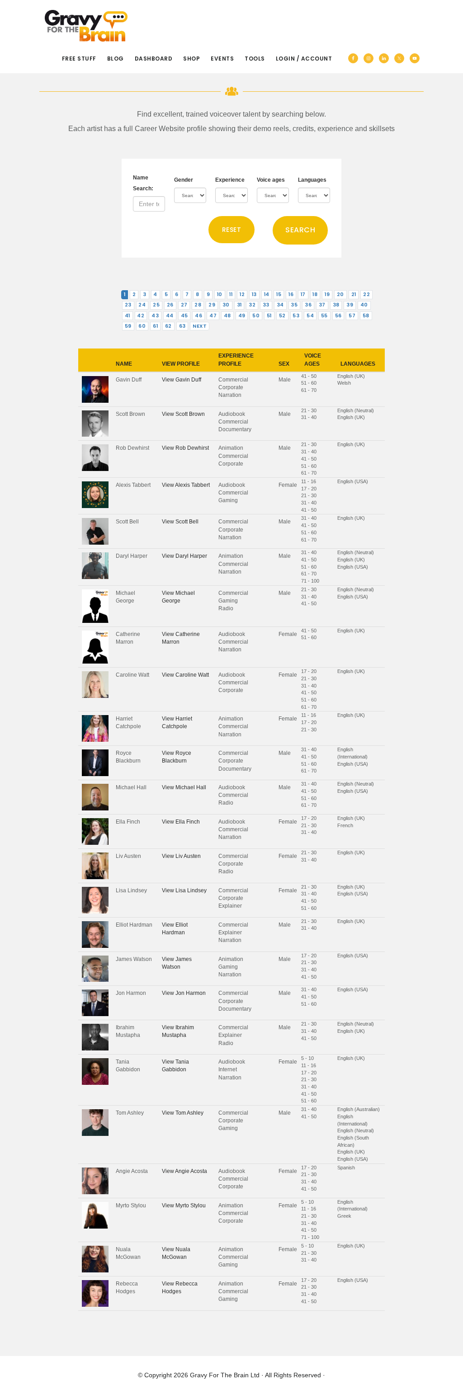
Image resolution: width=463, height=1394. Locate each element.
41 (127, 315)
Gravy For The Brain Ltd (225, 1375)
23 (128, 304)
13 (254, 294)
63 (182, 326)
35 (294, 304)
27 (184, 304)
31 (239, 304)
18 (314, 294)
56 (338, 315)
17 (303, 294)
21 (353, 294)
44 (170, 315)
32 (252, 304)
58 (366, 315)
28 (197, 304)
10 (219, 294)
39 (349, 304)
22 (366, 294)
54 (310, 315)
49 (242, 315)
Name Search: (143, 183)
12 (242, 294)
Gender (183, 180)
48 (227, 315)
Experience (230, 180)
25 (156, 304)
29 (211, 304)
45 (184, 315)
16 (290, 294)
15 (278, 294)
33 (266, 304)
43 (155, 315)
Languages (312, 180)
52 (282, 315)
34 (280, 304)
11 (230, 294)
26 (170, 304)
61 (155, 326)
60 (142, 326)
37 (322, 304)
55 (324, 315)
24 (142, 304)
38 (336, 304)
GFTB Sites (86, 26)
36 (308, 304)
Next (200, 326)
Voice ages (271, 180)
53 (296, 315)
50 (256, 315)
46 (198, 315)
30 (226, 304)
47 (213, 315)
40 (364, 304)
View (181, 380)
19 (327, 294)
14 (266, 294)
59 (128, 326)
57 (352, 315)
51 (269, 315)
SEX (284, 364)
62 (168, 326)
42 (140, 315)
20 (340, 294)
